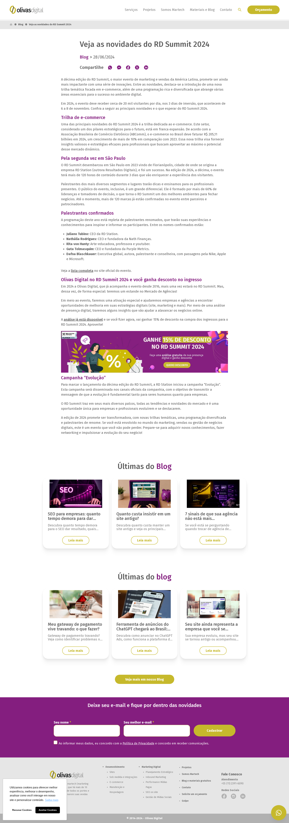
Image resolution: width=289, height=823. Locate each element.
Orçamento (263, 10)
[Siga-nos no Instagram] (233, 796)
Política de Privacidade (138, 743)
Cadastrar (214, 731)
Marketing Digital (151, 766)
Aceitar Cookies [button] (48, 810)
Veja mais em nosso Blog (144, 679)
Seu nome (62, 722)
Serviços (131, 10)
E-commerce (116, 782)
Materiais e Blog (202, 10)
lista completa (82, 271)
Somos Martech (172, 10)
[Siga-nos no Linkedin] (243, 796)
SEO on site (152, 792)
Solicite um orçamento (194, 794)
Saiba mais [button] (51, 800)
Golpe (185, 800)
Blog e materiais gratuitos (196, 780)
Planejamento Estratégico (159, 772)
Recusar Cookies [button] (22, 810)
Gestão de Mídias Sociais (159, 797)
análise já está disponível (83, 319)
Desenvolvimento (115, 766)
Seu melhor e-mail (139, 722)
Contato (226, 10)
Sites (112, 772)
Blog (20, 24)
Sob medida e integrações (123, 777)
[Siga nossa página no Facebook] (224, 796)
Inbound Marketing (156, 777)
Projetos (149, 10)
